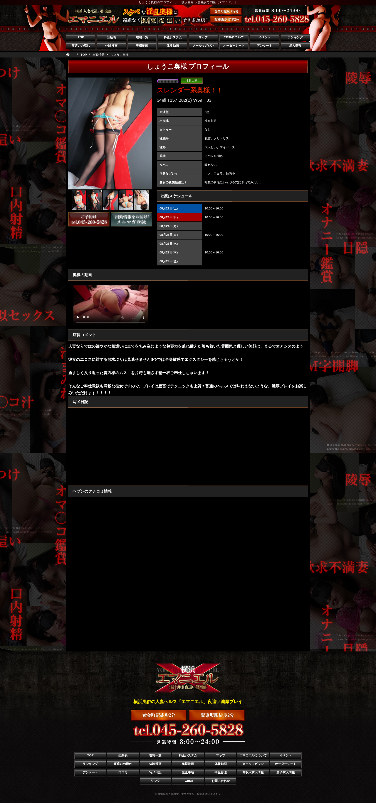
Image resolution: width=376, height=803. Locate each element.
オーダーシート (234, 45)
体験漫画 (111, 45)
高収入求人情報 (253, 772)
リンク (155, 781)
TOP (81, 37)
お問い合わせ (221, 781)
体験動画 (173, 45)
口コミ (123, 772)
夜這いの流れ (81, 45)
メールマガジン (203, 45)
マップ (203, 37)
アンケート (264, 45)
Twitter (188, 781)
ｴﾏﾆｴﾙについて (234, 37)
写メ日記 (155, 772)
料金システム (173, 37)
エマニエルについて (253, 755)
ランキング (295, 37)
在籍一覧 (142, 37)
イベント (264, 37)
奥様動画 (142, 45)
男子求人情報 (286, 772)
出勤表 (111, 37)
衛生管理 (221, 772)
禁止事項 (188, 772)
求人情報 (295, 45)
